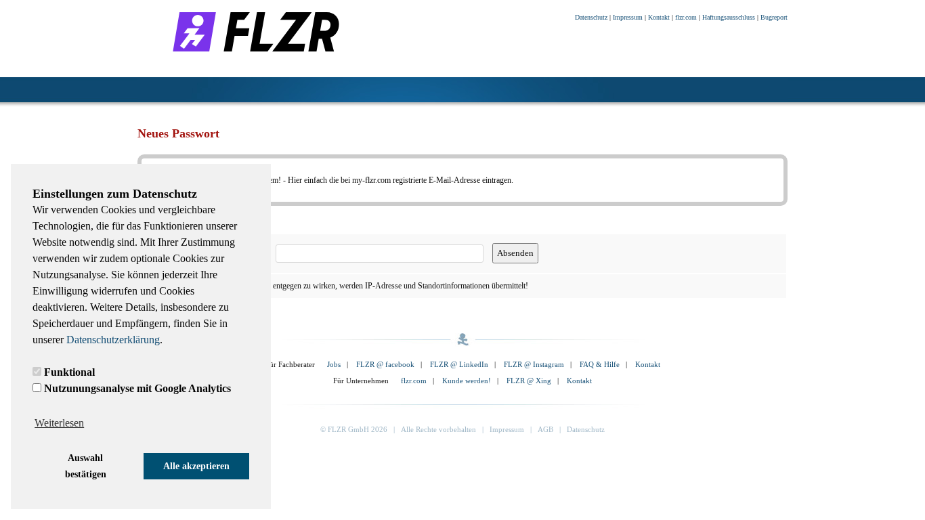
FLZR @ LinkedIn (459, 364)
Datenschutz (591, 17)
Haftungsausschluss (728, 17)
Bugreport (774, 17)
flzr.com (686, 17)
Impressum (628, 17)
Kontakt (659, 17)
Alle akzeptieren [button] (196, 465)
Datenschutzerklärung (113, 339)
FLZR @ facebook (385, 364)
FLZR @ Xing (529, 380)
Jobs (334, 364)
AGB (545, 429)
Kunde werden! (466, 380)
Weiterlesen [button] (59, 423)
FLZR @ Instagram (534, 364)
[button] (85, 466)
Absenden (515, 253)
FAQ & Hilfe (600, 364)
